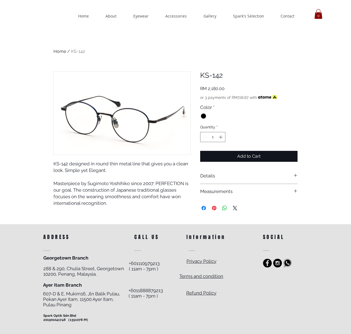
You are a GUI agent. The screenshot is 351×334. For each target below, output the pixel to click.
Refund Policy (201, 293)
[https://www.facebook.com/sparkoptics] (267, 263)
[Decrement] (204, 137)
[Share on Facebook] (203, 208)
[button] (318, 14)
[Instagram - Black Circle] (277, 263)
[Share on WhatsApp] (224, 208)
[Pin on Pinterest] (214, 208)
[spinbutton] (213, 137)
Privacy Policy (201, 261)
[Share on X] (235, 208)
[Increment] (221, 137)
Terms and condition (201, 276)
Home (59, 51)
